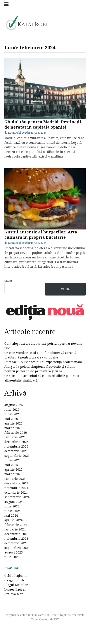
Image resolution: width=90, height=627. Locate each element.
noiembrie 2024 (16, 488)
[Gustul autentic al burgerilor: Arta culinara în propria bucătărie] (45, 198)
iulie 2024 (11, 506)
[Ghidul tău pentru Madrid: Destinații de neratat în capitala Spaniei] (45, 88)
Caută (8, 280)
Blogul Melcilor (16, 585)
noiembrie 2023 (16, 538)
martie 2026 (13, 428)
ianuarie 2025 (15, 478)
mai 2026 (11, 419)
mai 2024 (11, 515)
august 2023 (13, 552)
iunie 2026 (12, 414)
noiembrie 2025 (16, 446)
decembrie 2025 (16, 442)
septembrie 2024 (16, 497)
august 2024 (13, 501)
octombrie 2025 (16, 451)
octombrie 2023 (16, 543)
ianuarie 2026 (15, 437)
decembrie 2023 (16, 534)
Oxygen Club (14, 580)
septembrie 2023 (16, 548)
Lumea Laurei (15, 589)
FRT (56, 619)
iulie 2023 (11, 557)
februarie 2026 (15, 432)
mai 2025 (11, 465)
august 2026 (13, 405)
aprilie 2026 (13, 423)
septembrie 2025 (16, 455)
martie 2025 (13, 474)
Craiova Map (13, 594)
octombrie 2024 (16, 492)
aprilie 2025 (13, 469)
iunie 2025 (12, 460)
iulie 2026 (11, 409)
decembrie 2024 (16, 483)
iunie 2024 (12, 511)
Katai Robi (14, 132)
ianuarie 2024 (15, 529)
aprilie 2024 (13, 520)
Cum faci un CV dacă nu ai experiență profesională (43, 362)
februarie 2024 (15, 525)
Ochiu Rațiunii (15, 575)
